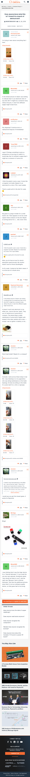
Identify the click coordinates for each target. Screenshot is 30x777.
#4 (27, 144)
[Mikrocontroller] (19, 766)
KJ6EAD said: (7, 244)
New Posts (20, 26)
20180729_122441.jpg (9, 418)
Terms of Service (14, 773)
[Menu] (2, 2)
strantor (13, 346)
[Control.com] (10, 763)
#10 (27, 369)
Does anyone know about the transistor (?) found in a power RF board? (13, 635)
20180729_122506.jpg (9, 401)
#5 (27, 173)
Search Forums (12, 26)
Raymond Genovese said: (10, 479)
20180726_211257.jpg (9, 75)
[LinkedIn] (14, 742)
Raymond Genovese (17, 285)
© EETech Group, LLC (11, 775)
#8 (27, 285)
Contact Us (15, 753)
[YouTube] (21, 742)
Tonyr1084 (14, 144)
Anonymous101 (10, 21)
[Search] (24, 2)
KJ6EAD (13, 173)
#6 (27, 206)
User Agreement (23, 773)
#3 (27, 120)
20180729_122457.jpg (9, 434)
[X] (11, 742)
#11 (27, 469)
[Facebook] (8, 742)
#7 (27, 235)
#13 (27, 564)
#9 (27, 346)
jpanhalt (13, 234)
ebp (12, 205)
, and (14, 458)
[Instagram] (18, 742)
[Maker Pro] (8, 766)
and (11, 195)
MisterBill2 (14, 88)
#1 (27, 32)
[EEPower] (20, 763)
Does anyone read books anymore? (13, 616)
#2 (27, 89)
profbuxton (14, 119)
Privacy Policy (6, 773)
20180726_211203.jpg (9, 59)
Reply (26, 83)
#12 (27, 513)
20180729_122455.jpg (9, 451)
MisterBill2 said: (7, 295)
